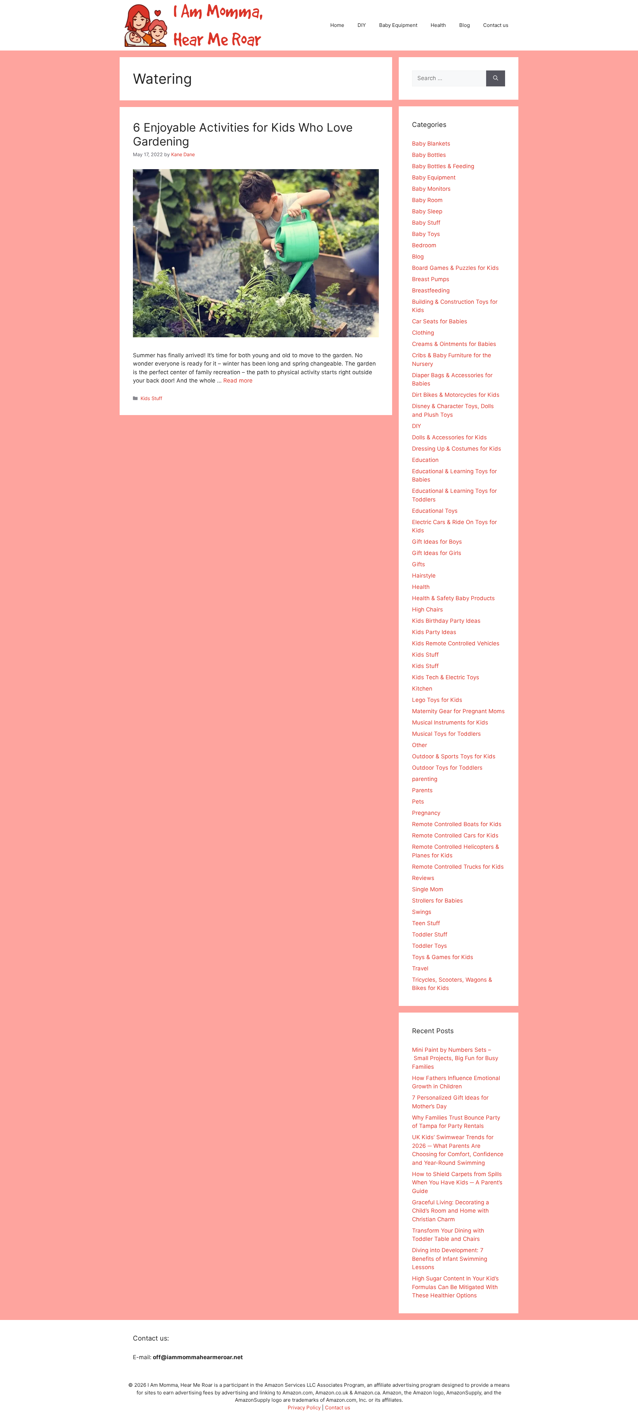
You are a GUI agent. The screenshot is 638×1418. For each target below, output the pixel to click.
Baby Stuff (426, 222)
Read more (238, 380)
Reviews (423, 878)
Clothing (423, 332)
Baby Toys (426, 234)
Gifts (418, 564)
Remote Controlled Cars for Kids (455, 835)
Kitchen (422, 688)
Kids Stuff (151, 398)
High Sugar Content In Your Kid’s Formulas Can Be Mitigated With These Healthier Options (455, 1287)
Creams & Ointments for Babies (454, 344)
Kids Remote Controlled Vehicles (455, 643)
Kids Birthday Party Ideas (446, 620)
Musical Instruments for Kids (450, 722)
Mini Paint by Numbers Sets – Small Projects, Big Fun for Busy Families (455, 1058)
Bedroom (424, 245)
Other (419, 745)
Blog (464, 25)
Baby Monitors (431, 188)
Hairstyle (424, 575)
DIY (362, 25)
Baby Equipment (398, 25)
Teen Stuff (426, 923)
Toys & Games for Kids (442, 957)
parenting (424, 779)
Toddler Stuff (429, 934)
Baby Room (427, 200)
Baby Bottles (429, 155)
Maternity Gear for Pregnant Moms (458, 711)
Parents (422, 790)
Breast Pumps (430, 279)
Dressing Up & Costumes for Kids (456, 448)
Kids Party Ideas (434, 632)
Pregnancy (426, 813)
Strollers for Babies (437, 900)
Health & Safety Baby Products (453, 598)
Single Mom (427, 889)
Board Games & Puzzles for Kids (455, 268)
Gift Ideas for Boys (437, 541)
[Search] (495, 78)
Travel (420, 968)
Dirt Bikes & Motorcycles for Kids (455, 394)
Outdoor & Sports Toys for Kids (453, 756)
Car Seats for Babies (439, 321)
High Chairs (427, 609)
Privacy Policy (304, 1407)
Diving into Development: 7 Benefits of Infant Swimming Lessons (449, 1258)
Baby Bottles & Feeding (443, 166)
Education (425, 460)
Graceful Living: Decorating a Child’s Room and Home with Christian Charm (450, 1211)
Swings (421, 912)
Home (337, 25)
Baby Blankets (431, 143)
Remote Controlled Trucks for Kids (458, 866)
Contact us (495, 25)
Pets (418, 801)
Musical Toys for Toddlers (446, 733)
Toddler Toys (429, 945)
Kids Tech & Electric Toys (445, 677)
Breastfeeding (431, 290)
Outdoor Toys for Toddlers (447, 767)
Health (438, 25)
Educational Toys (435, 510)
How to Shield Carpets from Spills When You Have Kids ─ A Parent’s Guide (457, 1182)
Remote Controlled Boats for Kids (456, 824)
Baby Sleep (427, 211)
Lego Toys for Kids (437, 700)
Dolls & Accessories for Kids (449, 437)
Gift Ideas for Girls (436, 553)
